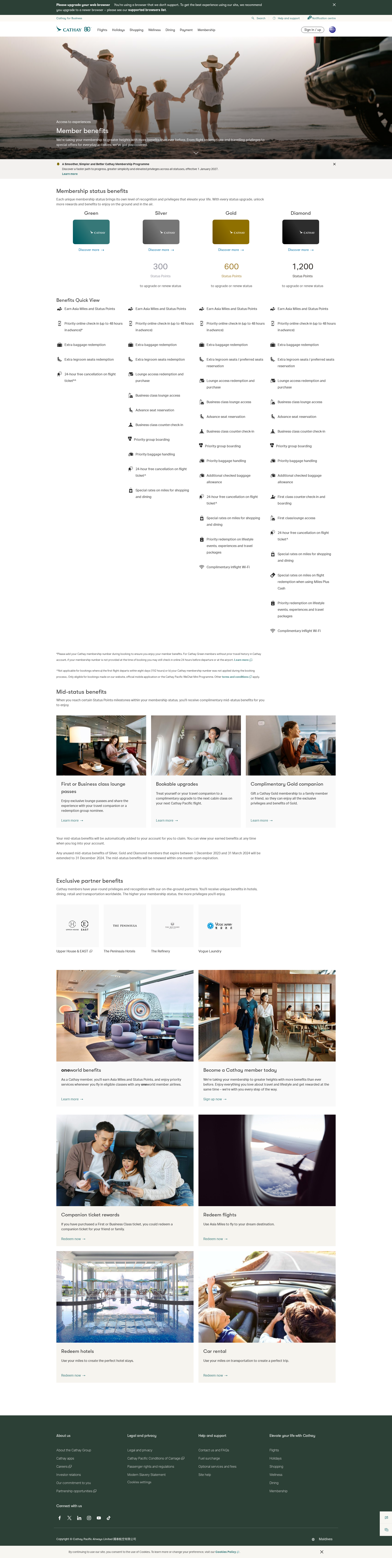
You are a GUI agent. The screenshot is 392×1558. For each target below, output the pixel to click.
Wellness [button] (154, 30)
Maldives (325, 1539)
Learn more (70, 174)
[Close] (334, 164)
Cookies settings (139, 1482)
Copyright (62, 1539)
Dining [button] (170, 30)
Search (261, 18)
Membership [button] (206, 30)
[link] (77, 929)
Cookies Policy (225, 1552)
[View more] (196, 153)
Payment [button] (186, 30)
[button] (72, 820)
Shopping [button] (136, 30)
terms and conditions (235, 676)
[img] (334, 4)
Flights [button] (102, 30)
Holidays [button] (118, 30)
